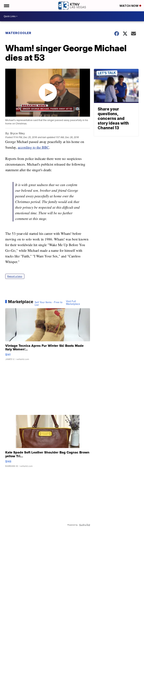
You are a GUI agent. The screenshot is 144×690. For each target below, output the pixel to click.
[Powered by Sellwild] (84, 525)
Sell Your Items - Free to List (48, 303)
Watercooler (18, 33)
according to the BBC (33, 147)
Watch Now (129, 6)
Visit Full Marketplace (73, 302)
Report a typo (14, 276)
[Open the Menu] (6, 5)
